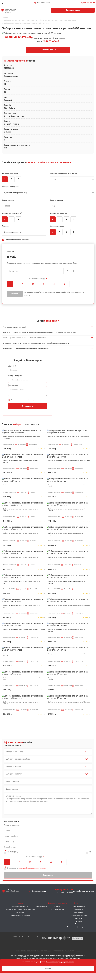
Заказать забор (48, 50)
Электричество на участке (17, 240)
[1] (22, 284)
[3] (43, 284)
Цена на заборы (79, 906)
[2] (33, 284)
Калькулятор (79, 909)
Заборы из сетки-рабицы (20, 915)
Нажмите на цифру (38, 278)
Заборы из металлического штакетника (20, 909)
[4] (54, 284)
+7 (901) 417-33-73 (87, 3)
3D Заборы (20, 912)
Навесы (57, 906)
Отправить (27, 406)
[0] (12, 284)
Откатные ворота (57, 909)
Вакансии (78, 924)
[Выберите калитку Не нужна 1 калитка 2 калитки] (48, 774)
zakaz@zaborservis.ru (83, 891)
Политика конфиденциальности (78, 927)
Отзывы (79, 921)
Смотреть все (32, 424)
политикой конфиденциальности (70, 292)
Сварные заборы (41, 906)
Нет (53, 219)
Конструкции (79, 912)
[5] (64, 284)
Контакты (78, 918)
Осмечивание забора (79, 915)
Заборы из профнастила (20, 906)
